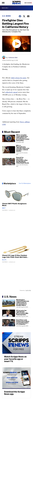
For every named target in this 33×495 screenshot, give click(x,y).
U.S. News (6, 16)
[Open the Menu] (3, 2)
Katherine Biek (13, 57)
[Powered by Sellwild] (28, 290)
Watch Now (27, 2)
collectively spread (11, 92)
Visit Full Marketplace (25, 183)
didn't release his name (18, 78)
